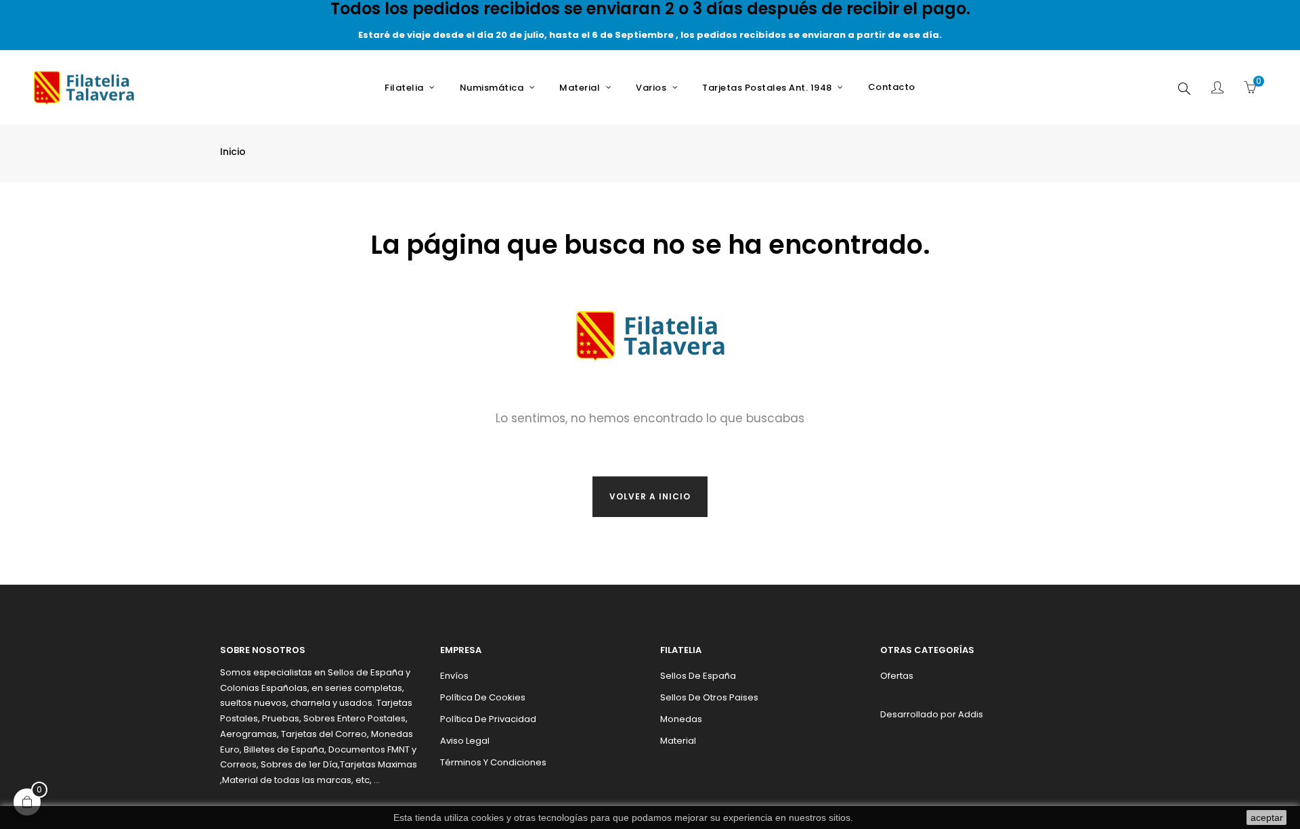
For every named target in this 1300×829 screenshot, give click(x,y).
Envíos (454, 675)
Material (678, 740)
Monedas (681, 719)
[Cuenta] (1217, 89)
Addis (970, 714)
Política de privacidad (488, 719)
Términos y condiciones (493, 762)
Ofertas (896, 675)
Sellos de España (698, 675)
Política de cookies (482, 697)
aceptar (1267, 817)
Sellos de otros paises (709, 697)
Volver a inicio (650, 496)
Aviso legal (465, 740)
